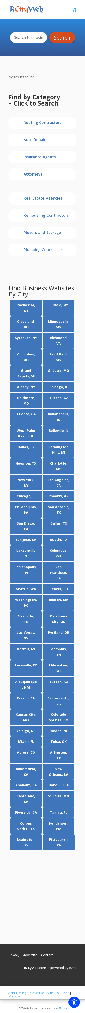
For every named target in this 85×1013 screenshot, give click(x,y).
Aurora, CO (26, 752)
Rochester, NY (26, 308)
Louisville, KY (26, 665)
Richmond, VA (59, 340)
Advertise (30, 955)
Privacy (13, 955)
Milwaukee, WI (58, 668)
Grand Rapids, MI (26, 373)
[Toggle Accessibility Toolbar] (74, 1002)
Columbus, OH (26, 357)
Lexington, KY (26, 842)
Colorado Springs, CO (58, 717)
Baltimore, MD (26, 401)
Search (62, 37)
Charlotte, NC (58, 466)
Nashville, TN (26, 619)
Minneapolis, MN (58, 324)
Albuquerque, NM (26, 684)
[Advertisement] (42, 894)
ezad (72, 967)
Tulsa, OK (59, 741)
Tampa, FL (58, 812)
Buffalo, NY (58, 305)
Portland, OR (58, 632)
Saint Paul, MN (59, 357)
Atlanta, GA (26, 414)
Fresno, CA (26, 698)
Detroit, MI (26, 649)
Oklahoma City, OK (58, 619)
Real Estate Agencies (43, 199)
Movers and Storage (42, 233)
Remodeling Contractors (46, 216)
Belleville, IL (58, 430)
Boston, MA (58, 599)
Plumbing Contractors (44, 250)
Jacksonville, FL (26, 553)
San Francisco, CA (58, 572)
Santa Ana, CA (26, 799)
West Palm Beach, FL (26, 433)
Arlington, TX (58, 755)
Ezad (63, 1008)
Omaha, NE (58, 731)
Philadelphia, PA (26, 510)
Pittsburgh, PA (58, 842)
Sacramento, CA (58, 701)
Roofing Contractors (43, 123)
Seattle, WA (26, 589)
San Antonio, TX (58, 510)
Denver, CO (58, 589)
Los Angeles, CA (58, 483)
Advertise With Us (44, 993)
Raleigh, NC (26, 731)
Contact (47, 955)
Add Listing (17, 993)
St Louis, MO (58, 370)
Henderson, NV (58, 826)
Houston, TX (26, 463)
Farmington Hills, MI (58, 450)
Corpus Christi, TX (26, 826)
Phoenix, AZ (58, 496)
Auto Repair (35, 140)
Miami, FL (26, 741)
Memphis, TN (58, 652)
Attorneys (33, 175)
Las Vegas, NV (26, 635)
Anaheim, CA (26, 785)
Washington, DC (26, 602)
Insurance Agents (40, 157)
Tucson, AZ (58, 398)
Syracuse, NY (26, 337)
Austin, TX (58, 539)
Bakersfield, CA (26, 772)
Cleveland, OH (26, 324)
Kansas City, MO (26, 717)
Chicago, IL (58, 387)
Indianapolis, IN (58, 417)
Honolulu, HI (59, 785)
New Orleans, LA (58, 772)
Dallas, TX (26, 447)
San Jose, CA (26, 539)
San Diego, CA (26, 526)
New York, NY (25, 483)
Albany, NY (26, 387)
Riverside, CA (26, 812)
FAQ (65, 993)
